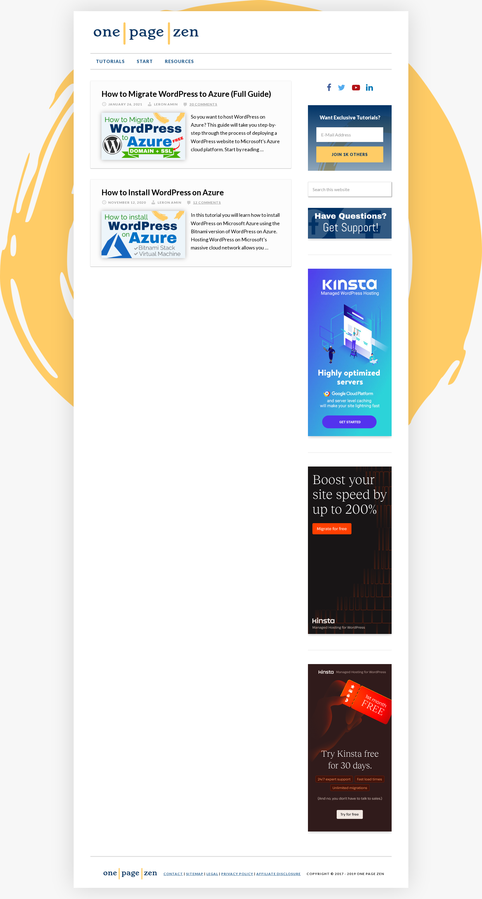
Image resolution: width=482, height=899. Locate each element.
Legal (212, 874)
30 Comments (203, 104)
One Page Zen (146, 33)
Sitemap (194, 874)
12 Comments (207, 202)
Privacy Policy (237, 874)
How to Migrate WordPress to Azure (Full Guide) (186, 93)
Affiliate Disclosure (278, 874)
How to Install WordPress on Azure (163, 192)
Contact (173, 874)
